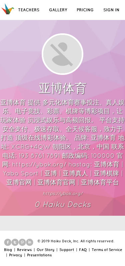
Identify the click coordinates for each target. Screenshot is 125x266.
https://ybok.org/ (62, 193)
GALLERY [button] (58, 10)
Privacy (15, 255)
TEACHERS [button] (28, 10)
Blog (8, 250)
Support (66, 250)
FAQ (83, 250)
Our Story (45, 250)
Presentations (39, 255)
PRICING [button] (85, 10)
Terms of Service (107, 250)
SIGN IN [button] (111, 10)
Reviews (24, 250)
